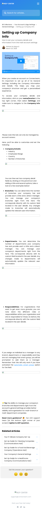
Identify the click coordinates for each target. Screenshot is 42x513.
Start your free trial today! (21, 503)
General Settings (8, 27)
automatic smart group (24, 365)
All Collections (7, 25)
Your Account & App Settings (24, 25)
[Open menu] (38, 3)
